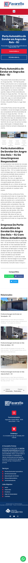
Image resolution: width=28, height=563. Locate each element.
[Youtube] (14, 516)
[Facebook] (10, 516)
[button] (14, 11)
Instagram (22, 263)
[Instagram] (17, 516)
